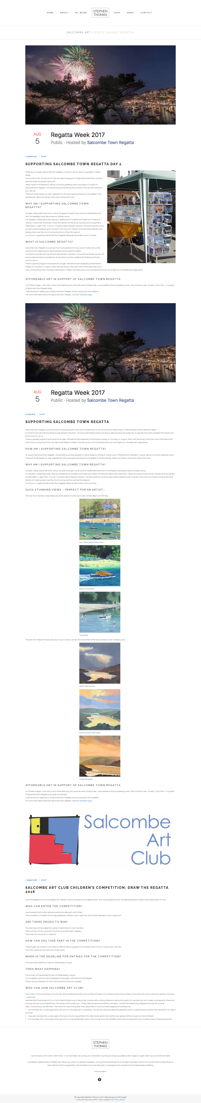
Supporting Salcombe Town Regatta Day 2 (73, 164)
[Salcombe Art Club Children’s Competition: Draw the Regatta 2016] (100, 840)
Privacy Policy (119, 1100)
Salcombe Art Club (33, 994)
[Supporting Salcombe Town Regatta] (100, 354)
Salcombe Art (79, 32)
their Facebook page (83, 295)
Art (44, 156)
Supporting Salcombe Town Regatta (67, 422)
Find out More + (100, 1071)
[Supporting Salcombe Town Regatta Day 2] (100, 97)
